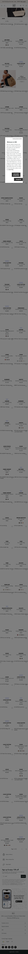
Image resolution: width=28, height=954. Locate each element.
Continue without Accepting (17, 138)
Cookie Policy (10, 169)
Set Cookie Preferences (16, 174)
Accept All (18, 179)
